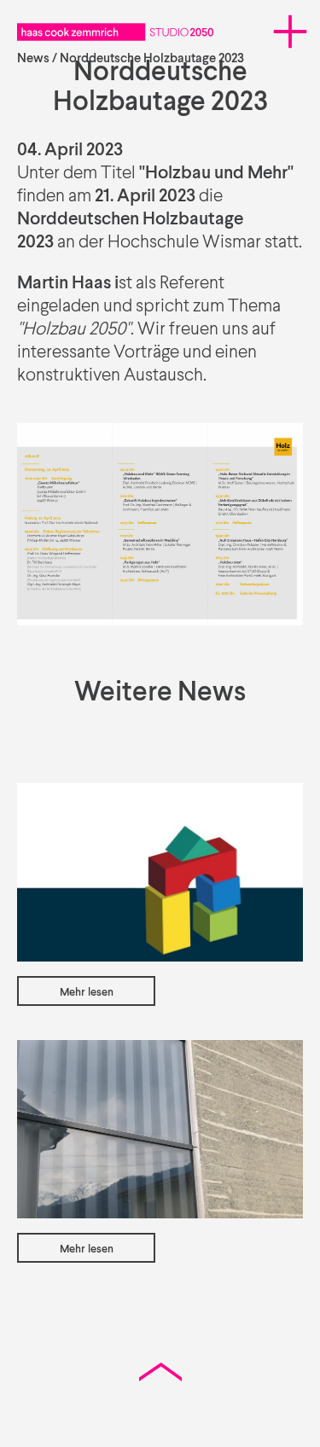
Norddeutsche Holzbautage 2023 (152, 59)
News (33, 59)
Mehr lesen (86, 992)
